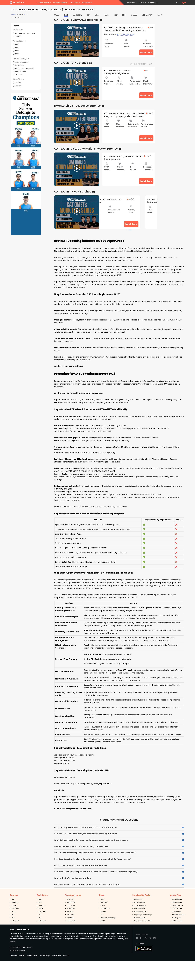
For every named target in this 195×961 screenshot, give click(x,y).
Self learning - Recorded (24, 68)
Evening (18, 83)
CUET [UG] (15, 908)
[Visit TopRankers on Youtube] (137, 938)
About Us (66, 956)
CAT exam (62, 594)
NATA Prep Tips (177, 908)
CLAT (13, 899)
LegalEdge (138, 899)
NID (13, 915)
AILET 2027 (70, 915)
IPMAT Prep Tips (177, 905)
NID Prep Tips (176, 912)
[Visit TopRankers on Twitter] (150, 938)
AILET (40, 902)
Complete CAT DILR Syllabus (78, 808)
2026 (17, 51)
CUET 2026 (71, 905)
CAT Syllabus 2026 (64, 622)
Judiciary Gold (139, 902)
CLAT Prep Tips (177, 899)
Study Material (20, 71)
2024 (17, 45)
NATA (13, 912)
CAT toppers (129, 272)
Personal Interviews (72, 500)
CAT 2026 (70, 918)
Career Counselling (108, 918)
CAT (13, 918)
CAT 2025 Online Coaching (129, 799)
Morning (18, 86)
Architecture (105, 908)
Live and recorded (22, 62)
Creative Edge (139, 908)
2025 (17, 48)
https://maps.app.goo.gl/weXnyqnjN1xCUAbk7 (91, 784)
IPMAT (14, 905)
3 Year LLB (15, 921)
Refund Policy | (45, 956)
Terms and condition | (17, 956)
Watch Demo (146, 52)
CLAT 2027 (70, 899)
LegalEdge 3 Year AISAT (142, 921)
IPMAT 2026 (71, 902)
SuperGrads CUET (140, 912)
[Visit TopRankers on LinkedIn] (154, 938)
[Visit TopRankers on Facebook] (141, 938)
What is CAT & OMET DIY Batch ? (141, 64)
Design (103, 912)
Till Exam (18, 36)
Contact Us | (56, 956)
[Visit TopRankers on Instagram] (145, 938)
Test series (19, 74)
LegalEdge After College (143, 915)
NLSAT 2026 (71, 921)
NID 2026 (70, 912)
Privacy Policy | (32, 956)
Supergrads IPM (140, 905)
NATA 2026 (71, 908)
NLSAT (103, 921)
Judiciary (15, 902)
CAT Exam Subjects (74, 366)
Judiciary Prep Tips (178, 915)
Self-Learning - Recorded (25, 33)
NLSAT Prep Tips (177, 921)
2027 (17, 54)
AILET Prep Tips (177, 902)
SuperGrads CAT (140, 918)
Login (183, 2)
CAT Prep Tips (177, 918)
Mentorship (19, 65)
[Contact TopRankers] (177, 3)
